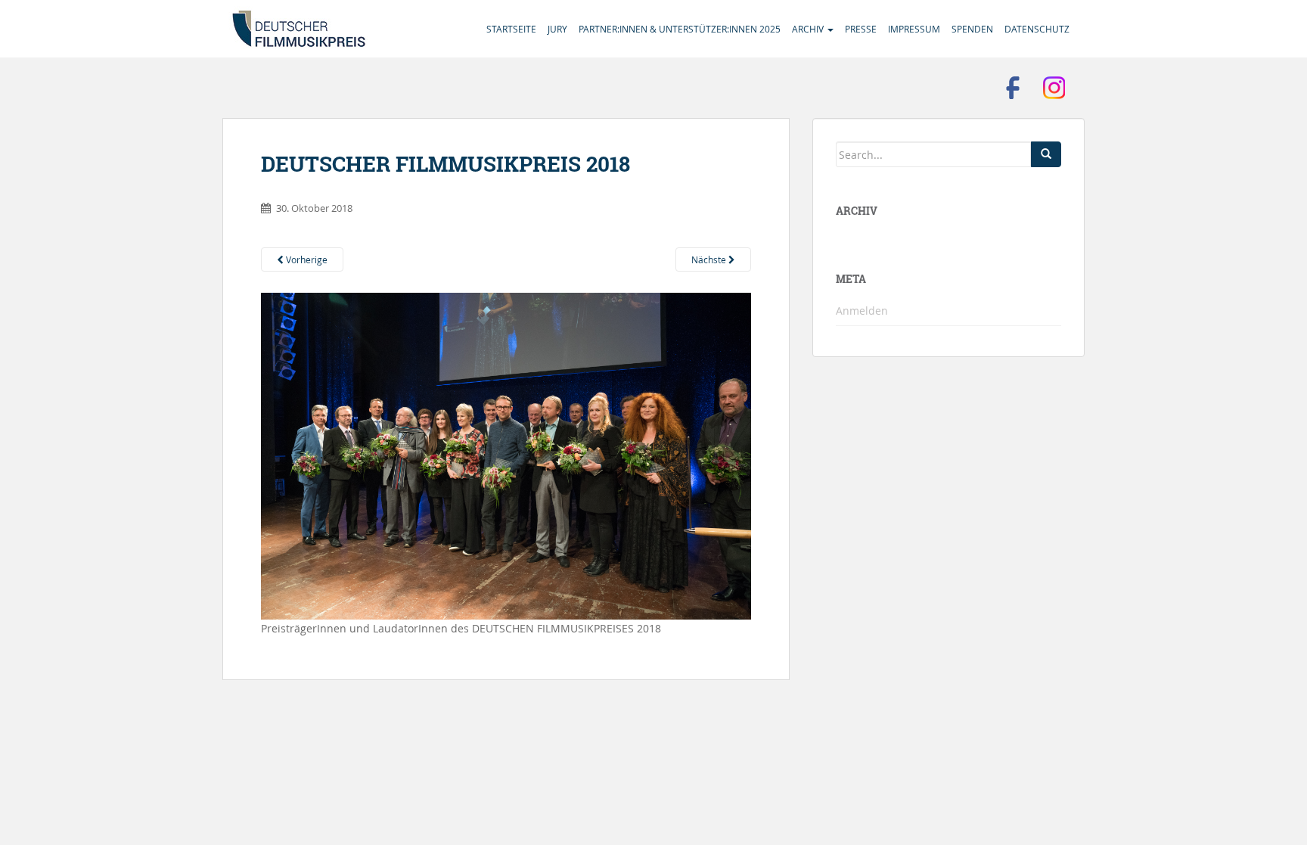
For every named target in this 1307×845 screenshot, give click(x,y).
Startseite (511, 29)
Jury (557, 29)
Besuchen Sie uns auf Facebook (1013, 88)
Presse (861, 29)
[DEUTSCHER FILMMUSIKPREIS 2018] (506, 455)
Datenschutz (1037, 29)
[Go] (1046, 154)
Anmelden (862, 310)
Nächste (709, 259)
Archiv (809, 29)
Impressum (914, 29)
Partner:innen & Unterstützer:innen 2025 (680, 29)
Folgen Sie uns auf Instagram (1054, 88)
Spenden (972, 29)
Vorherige (306, 259)
